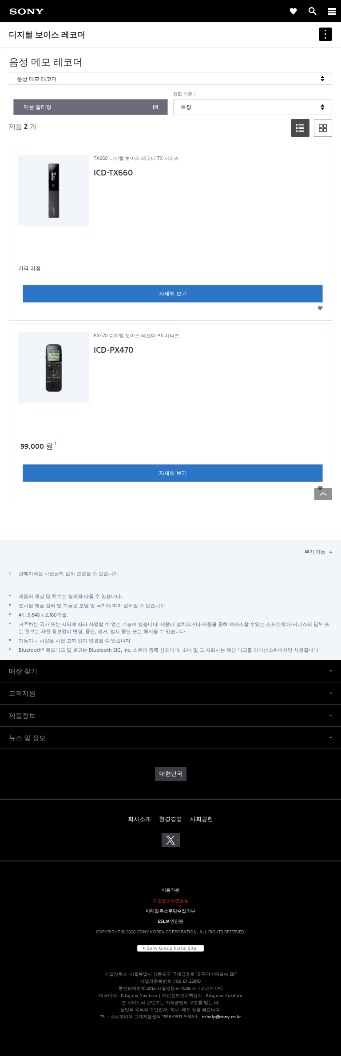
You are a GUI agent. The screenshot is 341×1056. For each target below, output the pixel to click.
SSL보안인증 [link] (170, 921)
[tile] (323, 128)
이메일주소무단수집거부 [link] (170, 911)
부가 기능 (316, 551)
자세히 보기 (173, 293)
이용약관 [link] (171, 890)
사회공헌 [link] (201, 819)
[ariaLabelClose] (331, 11)
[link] (293, 11)
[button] (320, 308)
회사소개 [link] (139, 819)
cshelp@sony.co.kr (221, 1016)
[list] (300, 128)
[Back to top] (323, 494)
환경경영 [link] (170, 819)
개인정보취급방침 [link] (170, 900)
